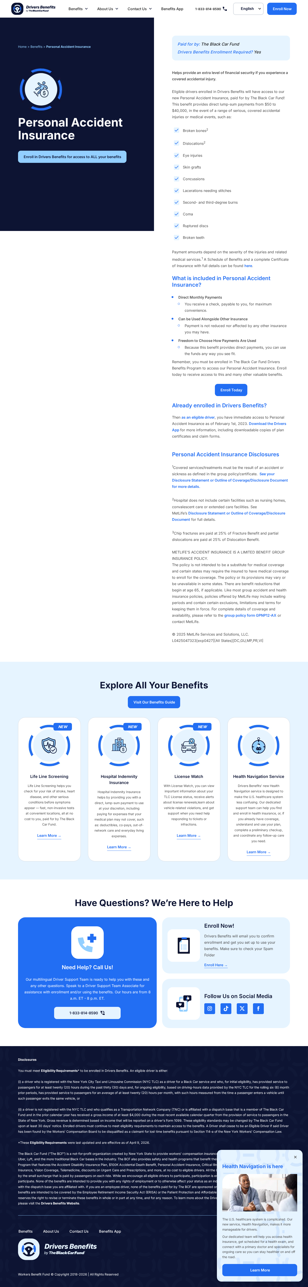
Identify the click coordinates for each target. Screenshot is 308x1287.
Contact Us (137, 9)
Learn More (260, 1270)
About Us (105, 9)
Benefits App (172, 9)
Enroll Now (282, 9)
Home (22, 46)
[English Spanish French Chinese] (248, 9)
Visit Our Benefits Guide (154, 702)
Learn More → (49, 835)
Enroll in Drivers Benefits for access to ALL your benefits (72, 157)
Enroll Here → (216, 965)
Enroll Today (231, 390)
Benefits (76, 9)
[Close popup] (295, 1157)
